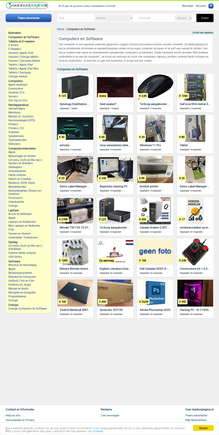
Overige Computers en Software (27, 308)
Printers (13, 124)
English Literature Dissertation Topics (124, 268)
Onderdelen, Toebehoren (23, 237)
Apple (11, 152)
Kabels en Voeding (19, 179)
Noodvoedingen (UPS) (21, 120)
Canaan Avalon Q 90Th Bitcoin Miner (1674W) (169, 227)
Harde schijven (17, 175)
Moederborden (17, 186)
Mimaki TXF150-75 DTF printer (79, 227)
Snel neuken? (108, 104)
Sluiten (203, 428)
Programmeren (17, 296)
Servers (13, 96)
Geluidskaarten (17, 171)
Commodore (15, 88)
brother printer (149, 186)
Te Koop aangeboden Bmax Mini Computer (127, 227)
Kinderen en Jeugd (19, 284)
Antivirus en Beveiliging (22, 265)
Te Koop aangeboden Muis (157, 104)
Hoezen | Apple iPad (20, 52)
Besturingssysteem (20, 272)
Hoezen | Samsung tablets (24, 60)
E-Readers (14, 49)
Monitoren (14, 112)
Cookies (98, 431)
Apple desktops (18, 84)
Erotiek (111, 6)
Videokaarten (16, 201)
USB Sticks (15, 256)
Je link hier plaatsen (203, 32)
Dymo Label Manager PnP (76, 186)
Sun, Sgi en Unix (17, 100)
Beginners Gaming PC (114, 186)
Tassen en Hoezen (19, 233)
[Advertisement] (135, 363)
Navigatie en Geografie (22, 292)
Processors (15, 197)
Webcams (14, 144)
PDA (11, 229)
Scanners (14, 132)
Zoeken (205, 18)
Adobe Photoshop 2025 (155, 310)
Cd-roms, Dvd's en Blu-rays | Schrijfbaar (25, 247)
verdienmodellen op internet (198, 227)
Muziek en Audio (18, 288)
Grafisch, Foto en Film (21, 280)
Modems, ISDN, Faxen (21, 182)
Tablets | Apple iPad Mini (23, 68)
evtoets (64, 145)
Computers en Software (72, 69)
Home (60, 29)
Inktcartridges (16, 108)
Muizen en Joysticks (20, 116)
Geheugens (15, 167)
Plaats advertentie (196, 415)
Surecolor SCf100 (111, 310)
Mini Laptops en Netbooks (24, 225)
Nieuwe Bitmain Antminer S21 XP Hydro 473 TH (90, 268)
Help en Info (13, 415)
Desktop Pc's (16, 92)
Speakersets (16, 136)
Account (201, 6)
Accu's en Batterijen (20, 214)
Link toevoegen (110, 415)
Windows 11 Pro (150, 145)
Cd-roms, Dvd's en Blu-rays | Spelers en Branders (25, 161)
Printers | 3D (16, 128)
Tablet (184, 145)
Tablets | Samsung (19, 72)
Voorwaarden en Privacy (20, 420)
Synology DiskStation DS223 (78, 104)
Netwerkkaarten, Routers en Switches (24, 192)
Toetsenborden (17, 140)
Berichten (187, 6)
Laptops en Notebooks (22, 221)
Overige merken (17, 76)
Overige (13, 205)
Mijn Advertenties (196, 420)
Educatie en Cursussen (22, 276)
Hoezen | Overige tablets (23, 56)
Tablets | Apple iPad (20, 64)
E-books (13, 45)
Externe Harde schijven (22, 252)
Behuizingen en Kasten (22, 156)
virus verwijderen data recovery (120, 145)
